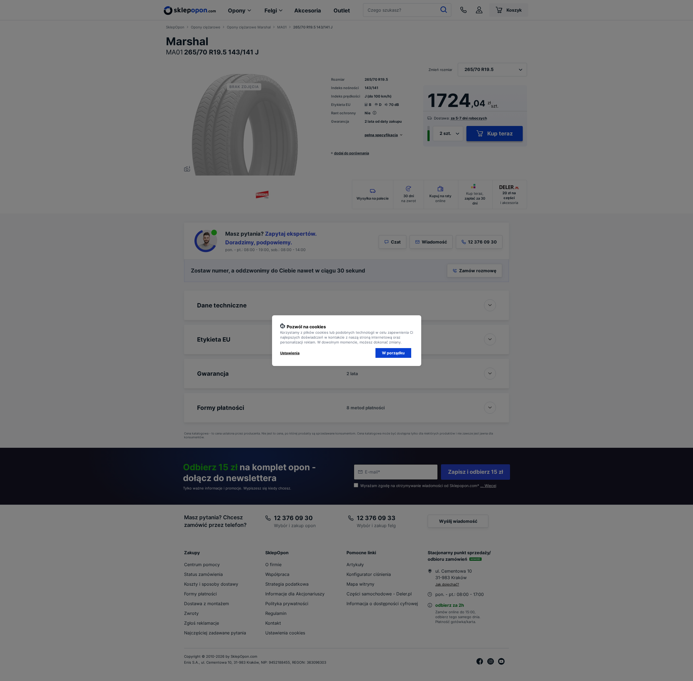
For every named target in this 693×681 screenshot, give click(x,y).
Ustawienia (290, 353)
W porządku (393, 353)
